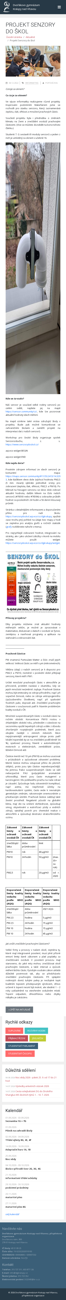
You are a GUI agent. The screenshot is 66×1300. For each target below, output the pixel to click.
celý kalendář (12, 1214)
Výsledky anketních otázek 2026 (32, 1086)
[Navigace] (59, 7)
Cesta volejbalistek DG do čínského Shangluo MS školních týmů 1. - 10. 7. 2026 (29, 1093)
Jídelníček (37, 1038)
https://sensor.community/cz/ (21, 411)
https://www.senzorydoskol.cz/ (22, 444)
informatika (31, 83)
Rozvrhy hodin (36, 1030)
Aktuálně (30, 37)
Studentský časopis (20, 1053)
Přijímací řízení (16, 1038)
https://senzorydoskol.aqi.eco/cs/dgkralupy (29, 516)
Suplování (14, 1030)
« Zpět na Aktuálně (19, 1009)
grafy (9, 526)
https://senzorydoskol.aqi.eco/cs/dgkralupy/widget (33, 543)
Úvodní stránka (14, 37)
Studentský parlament (21, 1045)
